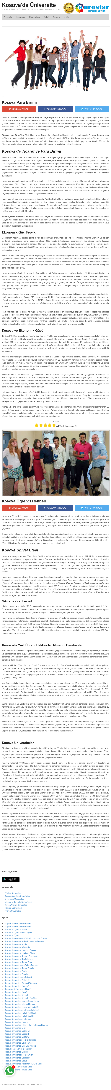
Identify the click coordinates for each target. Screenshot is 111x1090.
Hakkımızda (20, 17)
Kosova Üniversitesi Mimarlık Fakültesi (21, 998)
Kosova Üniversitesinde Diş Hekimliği (20, 1039)
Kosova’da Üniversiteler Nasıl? (18, 989)
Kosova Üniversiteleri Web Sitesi (18, 1069)
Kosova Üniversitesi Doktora (17, 1036)
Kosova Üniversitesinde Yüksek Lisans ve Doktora (26, 938)
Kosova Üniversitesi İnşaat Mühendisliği (21, 1007)
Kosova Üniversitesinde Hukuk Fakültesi (22, 1010)
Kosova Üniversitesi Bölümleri (17, 1057)
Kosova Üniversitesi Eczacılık (17, 1033)
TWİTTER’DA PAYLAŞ (92, 507)
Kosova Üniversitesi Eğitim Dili (17, 1030)
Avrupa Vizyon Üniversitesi (16, 904)
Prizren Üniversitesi (13, 910)
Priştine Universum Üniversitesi (18, 923)
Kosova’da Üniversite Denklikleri (18, 1048)
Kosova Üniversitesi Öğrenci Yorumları (21, 983)
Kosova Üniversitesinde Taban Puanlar (21, 965)
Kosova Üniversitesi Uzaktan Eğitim (20, 953)
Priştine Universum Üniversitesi (18, 926)
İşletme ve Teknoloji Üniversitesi (18, 901)
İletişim (66, 17)
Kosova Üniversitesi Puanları (17, 974)
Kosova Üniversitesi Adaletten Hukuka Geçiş (24, 1063)
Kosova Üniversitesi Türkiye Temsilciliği (21, 956)
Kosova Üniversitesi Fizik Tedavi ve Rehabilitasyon (26, 1024)
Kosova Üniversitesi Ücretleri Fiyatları (20, 950)
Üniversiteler (34, 17)
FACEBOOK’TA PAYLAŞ (55, 507)
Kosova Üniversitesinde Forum (18, 1019)
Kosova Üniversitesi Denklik (16, 1051)
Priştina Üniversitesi (13, 893)
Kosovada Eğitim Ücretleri (16, 929)
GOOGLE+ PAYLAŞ (19, 109)
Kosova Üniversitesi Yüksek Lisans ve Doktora (24, 941)
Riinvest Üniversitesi (13, 907)
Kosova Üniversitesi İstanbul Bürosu (20, 1004)
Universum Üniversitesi (14, 898)
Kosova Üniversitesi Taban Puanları (20, 968)
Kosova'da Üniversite (29, 5)
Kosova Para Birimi (19, 102)
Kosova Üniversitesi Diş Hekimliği (19, 1042)
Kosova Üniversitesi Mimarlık (17, 995)
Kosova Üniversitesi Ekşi (15, 1027)
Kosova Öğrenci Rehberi (24, 501)
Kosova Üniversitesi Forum (16, 1021)
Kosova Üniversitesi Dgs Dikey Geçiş (20, 1045)
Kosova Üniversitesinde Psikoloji (18, 977)
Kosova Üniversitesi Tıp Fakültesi (19, 959)
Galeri (46, 17)
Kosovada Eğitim (12, 935)
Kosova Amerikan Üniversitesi (17, 896)
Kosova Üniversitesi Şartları (16, 971)
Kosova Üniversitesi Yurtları (16, 944)
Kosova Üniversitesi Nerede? (17, 986)
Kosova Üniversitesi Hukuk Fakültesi (20, 1013)
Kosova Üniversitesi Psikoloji (17, 980)
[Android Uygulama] (10, 879)
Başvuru (56, 17)
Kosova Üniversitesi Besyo (16, 1060)
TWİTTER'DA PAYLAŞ (92, 109)
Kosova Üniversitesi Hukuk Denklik (19, 1016)
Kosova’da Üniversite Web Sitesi (18, 1066)
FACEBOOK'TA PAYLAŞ (55, 109)
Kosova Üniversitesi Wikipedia (17, 947)
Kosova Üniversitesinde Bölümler (19, 1054)
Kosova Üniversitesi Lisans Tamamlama (22, 1001)
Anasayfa (8, 17)
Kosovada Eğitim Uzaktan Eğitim (18, 932)
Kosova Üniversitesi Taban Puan (18, 962)
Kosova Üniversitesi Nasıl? (16, 992)
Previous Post (55, 858)
